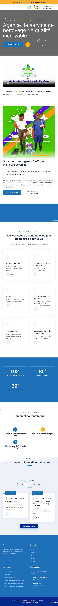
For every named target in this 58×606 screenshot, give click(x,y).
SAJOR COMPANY (32, 602)
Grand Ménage (8, 571)
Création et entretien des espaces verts (14, 580)
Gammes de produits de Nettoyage (13, 586)
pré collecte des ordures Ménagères (13, 583)
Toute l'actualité (29, 526)
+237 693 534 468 (38, 587)
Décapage (10, 296)
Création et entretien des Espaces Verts (42, 332)
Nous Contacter (12, 192)
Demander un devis (13, 44)
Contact (33, 558)
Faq (32, 555)
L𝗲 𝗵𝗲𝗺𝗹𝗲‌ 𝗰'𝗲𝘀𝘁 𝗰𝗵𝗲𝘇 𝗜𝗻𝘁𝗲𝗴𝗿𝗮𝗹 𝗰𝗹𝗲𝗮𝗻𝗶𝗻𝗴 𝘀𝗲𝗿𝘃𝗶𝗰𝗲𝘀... (41, 504)
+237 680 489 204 (45, 8)
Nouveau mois (10, 502)
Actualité (33, 561)
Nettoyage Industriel (13, 263)
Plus (11, 274)
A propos (33, 552)
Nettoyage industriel (9, 577)
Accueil (33, 549)
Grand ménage (11, 331)
